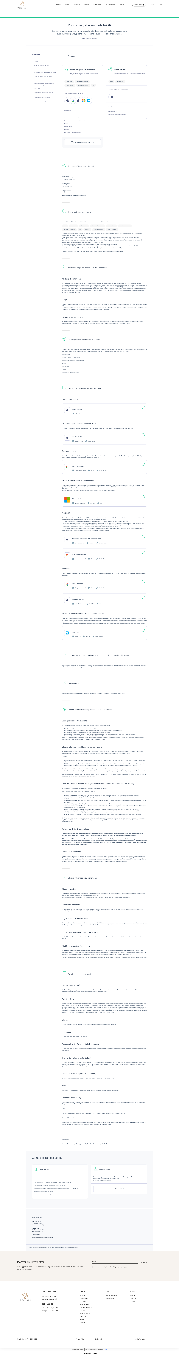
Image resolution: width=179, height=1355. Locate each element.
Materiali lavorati (85, 1304)
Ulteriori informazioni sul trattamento (42, 97)
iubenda (31, 1247)
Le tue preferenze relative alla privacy (94, 1349)
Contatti (121, 5)
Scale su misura (110, 5)
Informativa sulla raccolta (78, 1349)
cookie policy (125, 1267)
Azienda (58, 5)
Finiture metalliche (86, 1307)
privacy (117, 1267)
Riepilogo (36, 61)
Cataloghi (83, 1316)
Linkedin (132, 1301)
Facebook (133, 1298)
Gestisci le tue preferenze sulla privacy (84, 142)
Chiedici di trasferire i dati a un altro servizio (43, 1191)
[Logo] (22, 4)
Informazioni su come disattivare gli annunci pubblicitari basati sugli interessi (44, 84)
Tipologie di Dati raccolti (39, 69)
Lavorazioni (76, 5)
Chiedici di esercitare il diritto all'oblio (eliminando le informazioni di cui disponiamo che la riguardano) (56, 1188)
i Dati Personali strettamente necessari (61, 1247)
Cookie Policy (37, 88)
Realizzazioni (97, 5)
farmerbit (142, 1339)
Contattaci (121, 1188)
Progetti (82, 1310)
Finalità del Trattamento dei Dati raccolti (43, 76)
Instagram (133, 1295)
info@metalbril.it (110, 1298)
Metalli (67, 5)
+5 (93, 85)
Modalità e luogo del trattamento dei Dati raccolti (45, 72)
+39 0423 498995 (111, 1295)
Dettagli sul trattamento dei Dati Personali (43, 80)
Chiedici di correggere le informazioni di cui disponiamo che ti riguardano (49, 1185)
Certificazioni (84, 1298)
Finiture (86, 5)
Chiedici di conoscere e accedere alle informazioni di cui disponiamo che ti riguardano (52, 1182)
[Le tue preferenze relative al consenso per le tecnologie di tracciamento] (90, 1353)
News (82, 1319)
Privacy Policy (80, 1339)
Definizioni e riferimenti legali (40, 101)
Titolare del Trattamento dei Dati (41, 65)
